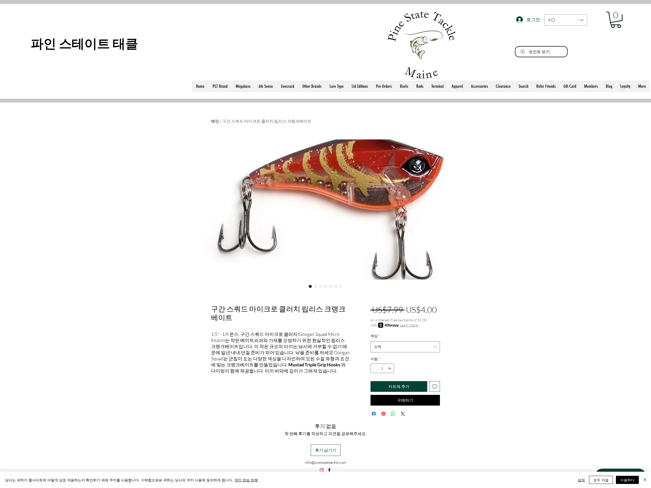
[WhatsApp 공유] (393, 414)
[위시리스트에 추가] (434, 386)
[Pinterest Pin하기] (383, 414)
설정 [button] (581, 479)
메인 (215, 121)
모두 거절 (601, 479)
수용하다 (627, 479)
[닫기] (645, 480)
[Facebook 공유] (374, 414)
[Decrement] (374, 368)
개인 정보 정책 (246, 479)
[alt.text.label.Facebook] (329, 469)
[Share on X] (403, 414)
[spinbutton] (382, 368)
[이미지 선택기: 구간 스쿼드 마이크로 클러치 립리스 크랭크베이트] (310, 286)
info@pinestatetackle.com (325, 462)
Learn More (409, 325)
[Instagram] (321, 469)
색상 (375, 336)
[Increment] (390, 368)
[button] (616, 20)
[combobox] (405, 346)
